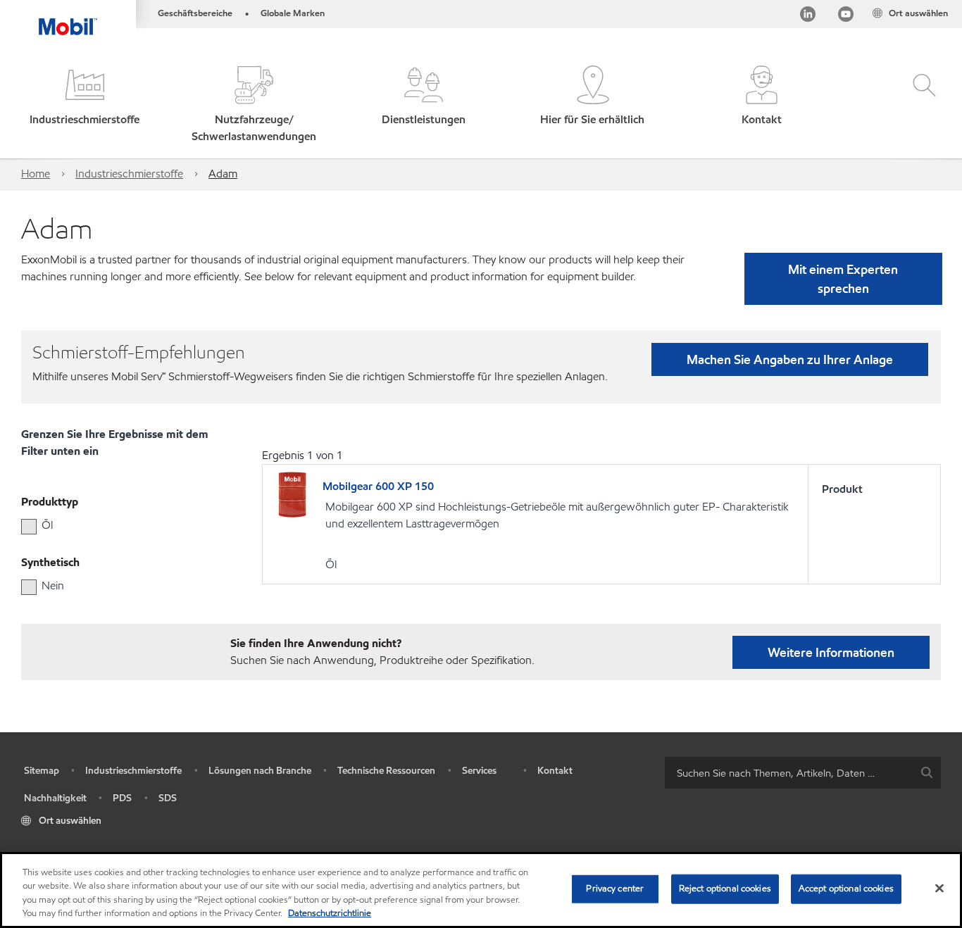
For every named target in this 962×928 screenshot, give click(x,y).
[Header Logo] (68, 17)
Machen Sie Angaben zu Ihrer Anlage (790, 359)
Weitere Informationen (831, 652)
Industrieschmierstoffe (129, 173)
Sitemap (41, 770)
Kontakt (555, 770)
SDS (167, 798)
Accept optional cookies (846, 888)
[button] (84, 105)
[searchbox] (789, 773)
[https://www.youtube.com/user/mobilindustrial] (845, 16)
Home (35, 173)
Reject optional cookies (725, 888)
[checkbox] (29, 526)
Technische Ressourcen (386, 770)
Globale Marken (293, 13)
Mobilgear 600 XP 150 (378, 486)
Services (479, 770)
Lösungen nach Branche (259, 770)
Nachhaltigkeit (55, 798)
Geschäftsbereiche (195, 13)
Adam (222, 173)
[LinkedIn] (807, 16)
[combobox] (803, 773)
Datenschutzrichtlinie (329, 913)
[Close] (939, 887)
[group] (113, 525)
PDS (122, 798)
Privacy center (615, 888)
